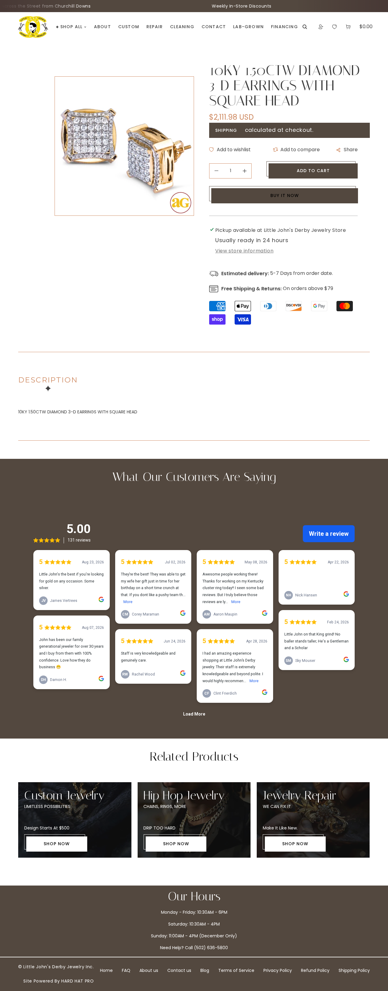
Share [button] (351, 149)
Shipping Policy (354, 970)
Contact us (179, 970)
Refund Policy (315, 970)
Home (106, 970)
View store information (244, 250)
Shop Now (57, 844)
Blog (204, 970)
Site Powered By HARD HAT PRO (58, 981)
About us (148, 970)
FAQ (126, 970)
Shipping (226, 130)
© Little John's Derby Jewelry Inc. (56, 967)
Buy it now (284, 195)
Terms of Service (236, 970)
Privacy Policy (277, 970)
